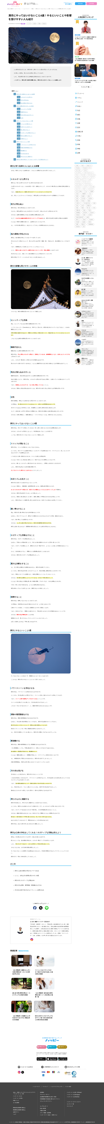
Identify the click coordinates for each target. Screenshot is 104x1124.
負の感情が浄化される (25, 103)
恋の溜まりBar (87, 203)
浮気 (94, 207)
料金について (16, 1100)
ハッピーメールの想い (18, 1098)
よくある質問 (16, 1102)
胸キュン (78, 219)
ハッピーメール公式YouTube (73, 1096)
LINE (77, 165)
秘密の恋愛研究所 (79, 217)
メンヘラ (78, 189)
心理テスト (78, 203)
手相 (83, 205)
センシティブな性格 (24, 109)
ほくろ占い (78, 170)
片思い (79, 136)
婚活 (78, 114)
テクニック (86, 177)
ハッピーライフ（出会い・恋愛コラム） (49, 1115)
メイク (85, 186)
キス (77, 175)
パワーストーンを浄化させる (27, 144)
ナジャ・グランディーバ (81, 179)
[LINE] (46, 908)
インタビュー (79, 172)
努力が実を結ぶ (23, 100)
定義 (78, 119)
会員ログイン (16, 1112)
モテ (84, 189)
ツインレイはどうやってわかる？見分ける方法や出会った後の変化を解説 (44, 972)
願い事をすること (24, 130)
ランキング (91, 189)
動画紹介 (84, 193)
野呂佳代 (78, 226)
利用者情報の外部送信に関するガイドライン (50, 1099)
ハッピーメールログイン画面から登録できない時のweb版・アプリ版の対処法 (85, 38)
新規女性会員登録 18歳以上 (19, 1107)
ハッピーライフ (25, 8)
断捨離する (22, 150)
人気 (86, 191)
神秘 (32, 8)
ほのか (85, 170)
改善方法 (89, 205)
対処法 (35, 23)
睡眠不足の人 (23, 112)
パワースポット (79, 184)
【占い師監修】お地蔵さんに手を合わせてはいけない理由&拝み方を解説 (21, 1017)
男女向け (44, 23)
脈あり (85, 219)
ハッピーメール (86, 182)
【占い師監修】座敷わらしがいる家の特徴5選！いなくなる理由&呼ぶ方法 (21, 972)
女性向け (90, 198)
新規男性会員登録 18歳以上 (19, 1109)
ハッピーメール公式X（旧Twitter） (74, 1092)
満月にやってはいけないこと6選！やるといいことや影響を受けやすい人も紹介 (53, 8)
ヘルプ (14, 1114)
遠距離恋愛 (91, 224)
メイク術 (92, 186)
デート (92, 177)
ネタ (90, 179)
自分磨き (91, 219)
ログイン (62, 1046)
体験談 (92, 191)
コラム (79, 97)
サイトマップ (70, 1106)
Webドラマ (89, 165)
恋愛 (78, 123)
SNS (83, 165)
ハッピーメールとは (17, 1096)
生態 (90, 210)
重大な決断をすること (25, 136)
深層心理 (80, 131)
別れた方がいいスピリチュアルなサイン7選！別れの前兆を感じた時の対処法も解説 (44, 1017)
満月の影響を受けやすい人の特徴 (24, 106)
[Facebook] (35, 908)
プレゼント (78, 186)
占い (90, 193)
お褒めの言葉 (43, 1110)
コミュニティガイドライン (46, 1101)
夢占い (89, 196)
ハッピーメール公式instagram (73, 1094)
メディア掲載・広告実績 (45, 1112)
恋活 (78, 127)
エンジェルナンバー (89, 172)
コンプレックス (92, 175)
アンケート (80, 93)
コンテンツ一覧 (70, 1104)
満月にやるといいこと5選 (22, 141)
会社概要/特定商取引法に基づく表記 (48, 1096)
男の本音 (85, 212)
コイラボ (83, 175)
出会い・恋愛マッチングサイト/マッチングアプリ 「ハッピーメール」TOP (24, 1093)
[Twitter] (41, 908)
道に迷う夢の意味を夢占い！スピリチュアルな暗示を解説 (21, 994)
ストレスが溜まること (25, 124)
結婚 (88, 217)
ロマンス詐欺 (79, 191)
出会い (77, 34)
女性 (20, 118)
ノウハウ (29, 23)
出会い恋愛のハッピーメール (13, 8)
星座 (77, 207)
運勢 (77, 224)
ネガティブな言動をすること (27, 133)
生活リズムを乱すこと (25, 127)
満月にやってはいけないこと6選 (23, 121)
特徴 (39, 23)
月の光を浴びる (23, 153)
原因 (77, 196)
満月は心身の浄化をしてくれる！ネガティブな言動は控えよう (31, 159)
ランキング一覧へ (85, 87)
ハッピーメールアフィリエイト (74, 1101)
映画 (83, 207)
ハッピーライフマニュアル (56, 1086)
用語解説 (78, 212)
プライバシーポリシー (45, 1094)
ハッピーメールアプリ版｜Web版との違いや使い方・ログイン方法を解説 (85, 81)
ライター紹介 (68, 1086)
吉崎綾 (83, 196)
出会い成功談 (43, 1108)
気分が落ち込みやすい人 (25, 115)
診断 (77, 56)
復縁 (89, 200)
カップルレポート (44, 1106)
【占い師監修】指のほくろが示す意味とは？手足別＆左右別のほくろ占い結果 (85, 59)
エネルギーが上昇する (25, 97)
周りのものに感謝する (25, 156)
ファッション (88, 184)
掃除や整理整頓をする (25, 147)
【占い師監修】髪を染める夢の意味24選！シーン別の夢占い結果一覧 (44, 995)
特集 (78, 144)
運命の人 (83, 224)
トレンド (80, 102)
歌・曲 (88, 207)
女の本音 (83, 198)
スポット (78, 177)
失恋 (78, 110)
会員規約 (42, 1092)
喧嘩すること (23, 139)
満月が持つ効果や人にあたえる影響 (24, 94)
